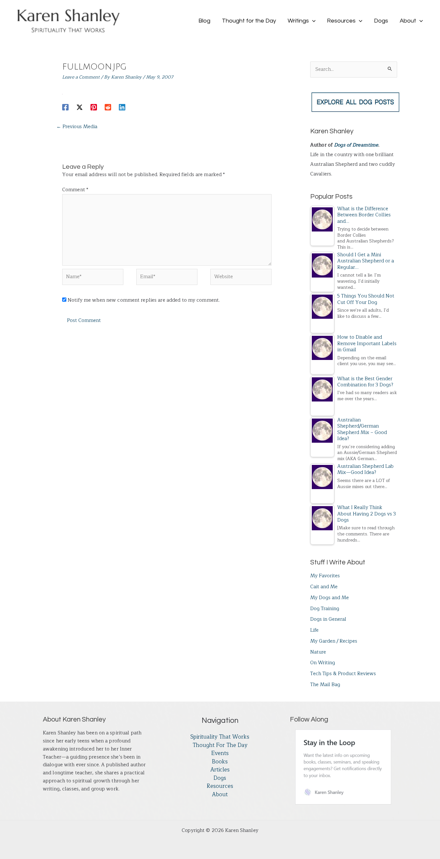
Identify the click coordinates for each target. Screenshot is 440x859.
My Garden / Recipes (333, 641)
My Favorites (325, 576)
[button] (312, 20)
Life (314, 630)
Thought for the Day (220, 745)
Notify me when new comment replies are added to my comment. (144, 300)
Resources (220, 786)
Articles (220, 770)
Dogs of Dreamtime (356, 145)
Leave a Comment (81, 77)
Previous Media (76, 127)
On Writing (322, 663)
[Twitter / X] (79, 107)
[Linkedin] (122, 107)
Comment (75, 190)
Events (220, 753)
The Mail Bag (325, 685)
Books (220, 762)
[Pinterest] (94, 107)
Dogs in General (328, 619)
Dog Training (324, 609)
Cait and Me (324, 587)
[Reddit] (108, 107)
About (220, 794)
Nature (318, 652)
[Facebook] (65, 107)
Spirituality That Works (219, 737)
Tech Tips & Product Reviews (343, 674)
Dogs (220, 778)
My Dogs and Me (329, 598)
